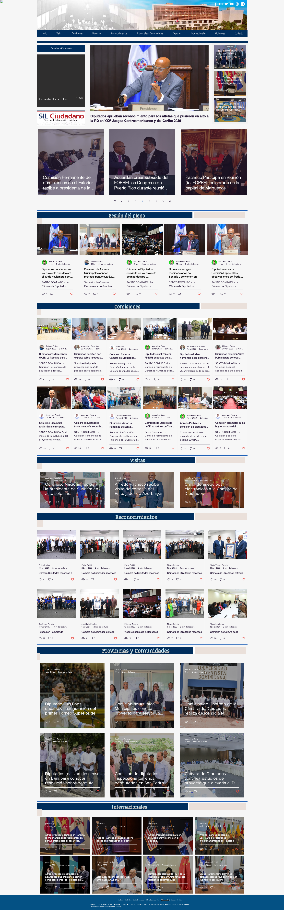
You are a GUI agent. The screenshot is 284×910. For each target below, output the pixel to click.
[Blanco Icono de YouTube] (232, 4)
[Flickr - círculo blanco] (243, 4)
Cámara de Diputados (78, 10)
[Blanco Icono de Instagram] (237, 4)
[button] (61, 48)
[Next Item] (203, 77)
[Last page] (170, 201)
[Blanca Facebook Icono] (215, 4)
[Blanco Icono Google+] (221, 4)
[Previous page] (122, 201)
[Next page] (163, 201)
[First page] (115, 201)
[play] (76, 98)
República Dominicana (78, 14)
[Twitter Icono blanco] (226, 4)
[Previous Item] (95, 77)
